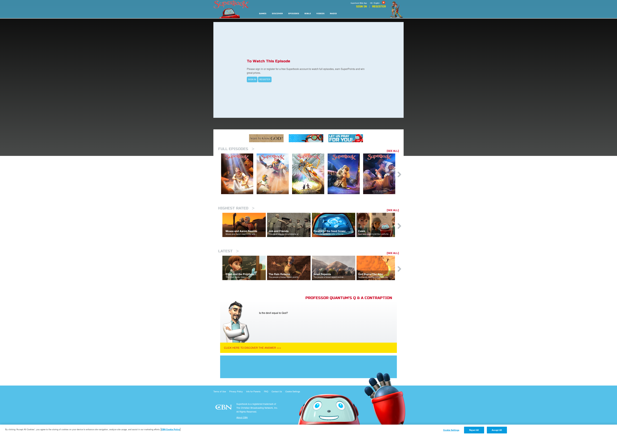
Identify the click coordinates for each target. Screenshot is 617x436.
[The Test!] (345, 173)
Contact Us (277, 391)
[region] (308, 430)
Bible (307, 13)
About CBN (242, 417)
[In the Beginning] (310, 173)
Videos (320, 13)
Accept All (497, 430)
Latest (228, 251)
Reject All (474, 430)
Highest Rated (236, 208)
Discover (277, 13)
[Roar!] (239, 173)
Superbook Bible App (359, 3)
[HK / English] (378, 0)
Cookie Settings (292, 391)
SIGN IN (252, 79)
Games (262, 13)
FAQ (266, 391)
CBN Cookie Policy (170, 429)
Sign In (361, 6)
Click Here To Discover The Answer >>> (252, 348)
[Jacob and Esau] (381, 173)
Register (379, 6)
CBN (224, 408)
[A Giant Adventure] (274, 173)
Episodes (293, 13)
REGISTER (264, 79)
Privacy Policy (236, 391)
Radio (333, 13)
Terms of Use (219, 391)
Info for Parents (253, 391)
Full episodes (236, 149)
